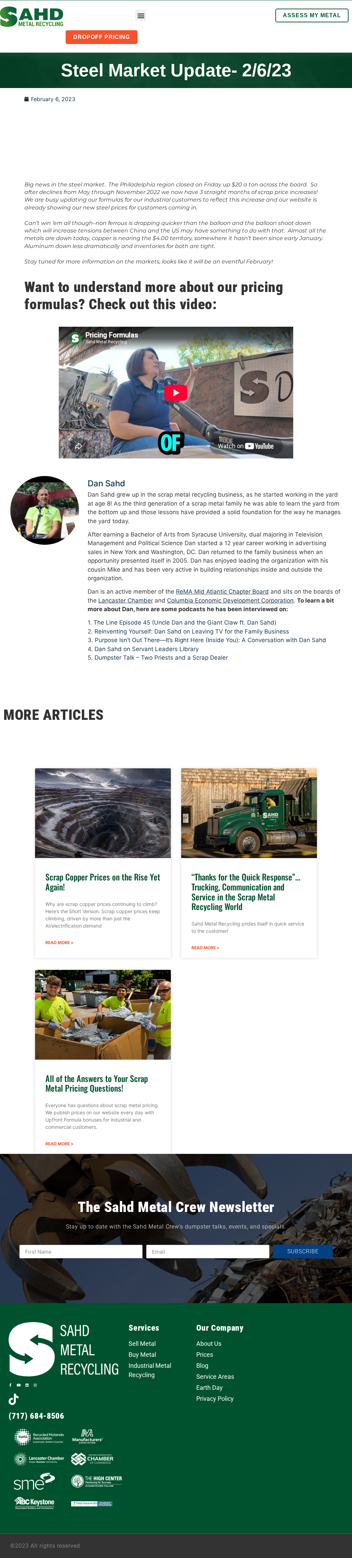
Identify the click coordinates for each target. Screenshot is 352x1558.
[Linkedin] (27, 1385)
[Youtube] (18, 1385)
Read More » (59, 942)
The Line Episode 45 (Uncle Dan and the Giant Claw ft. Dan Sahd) (185, 622)
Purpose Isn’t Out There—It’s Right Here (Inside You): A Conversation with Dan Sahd (210, 640)
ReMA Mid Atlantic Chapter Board (222, 591)
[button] (140, 15)
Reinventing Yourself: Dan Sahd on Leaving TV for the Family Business (192, 631)
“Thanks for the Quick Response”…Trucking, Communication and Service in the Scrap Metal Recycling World (245, 891)
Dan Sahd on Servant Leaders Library (147, 649)
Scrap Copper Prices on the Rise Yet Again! (102, 881)
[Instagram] (35, 1385)
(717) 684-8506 (36, 1416)
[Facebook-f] (10, 1385)
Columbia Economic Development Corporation (230, 600)
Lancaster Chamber (125, 600)
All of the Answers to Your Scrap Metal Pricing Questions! (96, 1083)
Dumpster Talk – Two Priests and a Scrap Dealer (161, 657)
